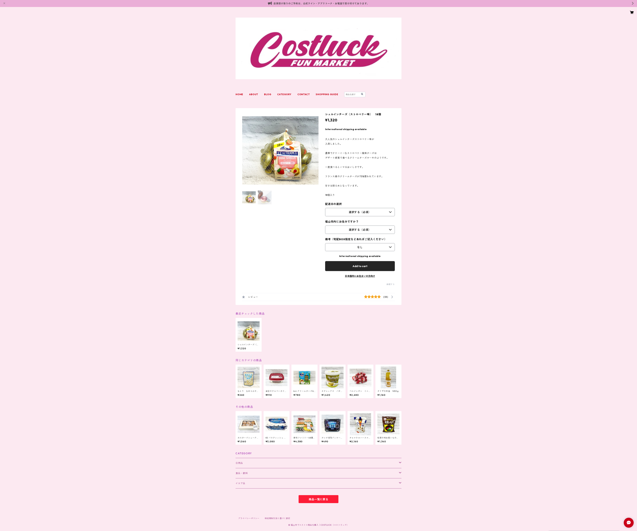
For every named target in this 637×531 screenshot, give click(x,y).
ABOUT (253, 94)
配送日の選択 (333, 204)
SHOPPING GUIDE (327, 94)
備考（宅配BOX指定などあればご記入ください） (356, 239)
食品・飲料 (242, 473)
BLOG (267, 94)
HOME (239, 94)
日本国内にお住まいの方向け (360, 276)
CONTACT (303, 94)
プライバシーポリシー (248, 518)
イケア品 (240, 483)
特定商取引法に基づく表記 (277, 518)
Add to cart (360, 266)
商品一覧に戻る (318, 499)
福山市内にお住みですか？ (342, 221)
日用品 (239, 463)
